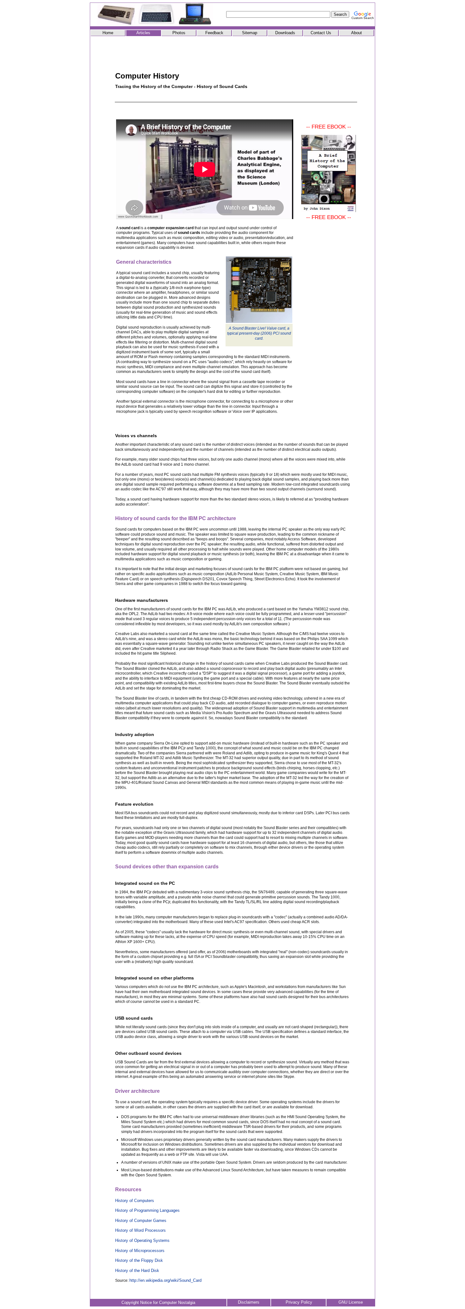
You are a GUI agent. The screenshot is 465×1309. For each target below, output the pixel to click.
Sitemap (249, 32)
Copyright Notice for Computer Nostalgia (158, 1302)
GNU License (350, 1302)
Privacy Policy (299, 1302)
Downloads (285, 32)
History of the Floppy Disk (139, 1260)
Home (107, 32)
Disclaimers (248, 1302)
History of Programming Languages (147, 1210)
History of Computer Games (140, 1220)
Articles (143, 32)
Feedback (214, 32)
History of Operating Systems (142, 1240)
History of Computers (134, 1200)
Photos (178, 32)
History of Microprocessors (139, 1250)
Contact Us (321, 32)
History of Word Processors (140, 1230)
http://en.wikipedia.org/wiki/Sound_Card (165, 1280)
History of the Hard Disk (137, 1270)
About (356, 32)
